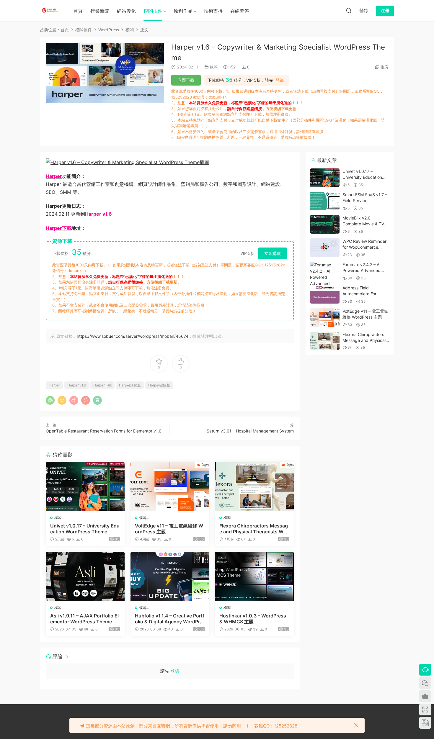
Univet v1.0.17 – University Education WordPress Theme (85, 529)
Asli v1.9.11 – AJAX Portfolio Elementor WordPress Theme (84, 619)
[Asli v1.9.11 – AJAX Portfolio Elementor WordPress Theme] (85, 576)
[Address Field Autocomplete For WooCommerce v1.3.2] (325, 294)
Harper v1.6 (76, 385)
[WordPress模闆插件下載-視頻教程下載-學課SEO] (50, 10)
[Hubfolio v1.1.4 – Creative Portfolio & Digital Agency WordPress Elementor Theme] (169, 576)
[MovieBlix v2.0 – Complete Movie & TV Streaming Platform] (325, 224)
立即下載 (186, 80)
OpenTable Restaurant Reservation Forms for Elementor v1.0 (103, 430)
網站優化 (126, 11)
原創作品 (183, 11)
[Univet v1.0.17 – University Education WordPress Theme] (85, 486)
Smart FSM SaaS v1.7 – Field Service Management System (364, 200)
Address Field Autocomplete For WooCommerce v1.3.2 (363, 293)
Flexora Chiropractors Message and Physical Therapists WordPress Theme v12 (253, 529)
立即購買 (272, 253)
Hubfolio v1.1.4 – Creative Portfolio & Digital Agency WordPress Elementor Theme (169, 619)
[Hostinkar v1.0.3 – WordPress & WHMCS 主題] (254, 576)
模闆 (214, 67)
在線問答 (239, 11)
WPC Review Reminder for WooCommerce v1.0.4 (364, 247)
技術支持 (213, 11)
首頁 (78, 11)
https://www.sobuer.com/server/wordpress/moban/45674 (132, 336)
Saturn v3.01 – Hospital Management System (250, 430)
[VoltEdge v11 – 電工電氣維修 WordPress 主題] (169, 486)
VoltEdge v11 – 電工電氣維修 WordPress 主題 (169, 529)
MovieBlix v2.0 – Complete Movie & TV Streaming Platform (363, 223)
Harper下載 (102, 385)
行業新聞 (99, 11)
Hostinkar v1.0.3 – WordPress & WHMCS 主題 (252, 619)
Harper (54, 385)
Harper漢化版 (130, 385)
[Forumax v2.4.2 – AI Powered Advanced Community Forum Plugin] (325, 280)
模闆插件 (152, 11)
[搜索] (349, 10)
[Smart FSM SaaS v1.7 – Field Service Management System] (325, 201)
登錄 (279, 80)
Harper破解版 (159, 385)
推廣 (384, 67)
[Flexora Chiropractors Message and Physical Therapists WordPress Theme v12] (254, 486)
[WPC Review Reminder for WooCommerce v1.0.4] (325, 247)
